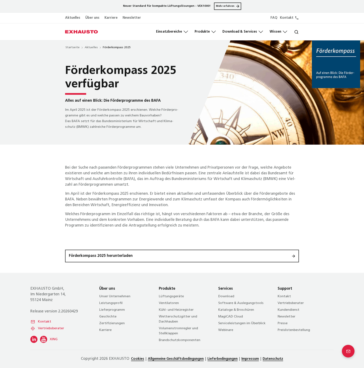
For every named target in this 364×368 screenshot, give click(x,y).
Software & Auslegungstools (241, 303)
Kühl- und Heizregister (176, 310)
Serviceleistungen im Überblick (242, 323)
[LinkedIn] (33, 339)
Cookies (137, 359)
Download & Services (239, 31)
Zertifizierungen (112, 323)
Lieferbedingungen (222, 359)
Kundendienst (288, 310)
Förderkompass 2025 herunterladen (101, 256)
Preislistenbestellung (294, 330)
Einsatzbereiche (169, 31)
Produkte (202, 31)
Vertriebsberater (51, 328)
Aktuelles (72, 18)
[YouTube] (43, 339)
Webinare (225, 330)
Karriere (111, 18)
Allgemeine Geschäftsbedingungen (176, 359)
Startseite (73, 47)
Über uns (92, 18)
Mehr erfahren (225, 6)
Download (226, 296)
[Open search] (293, 31)
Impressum (250, 359)
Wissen (275, 31)
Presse (283, 323)
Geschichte (107, 316)
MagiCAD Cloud (230, 316)
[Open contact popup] (348, 351)
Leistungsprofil (111, 303)
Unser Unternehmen (114, 296)
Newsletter (132, 18)
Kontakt (44, 321)
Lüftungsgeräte (171, 296)
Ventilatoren (169, 303)
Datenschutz (273, 359)
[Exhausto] (81, 31)
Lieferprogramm (112, 310)
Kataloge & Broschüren (236, 310)
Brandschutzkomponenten (179, 340)
